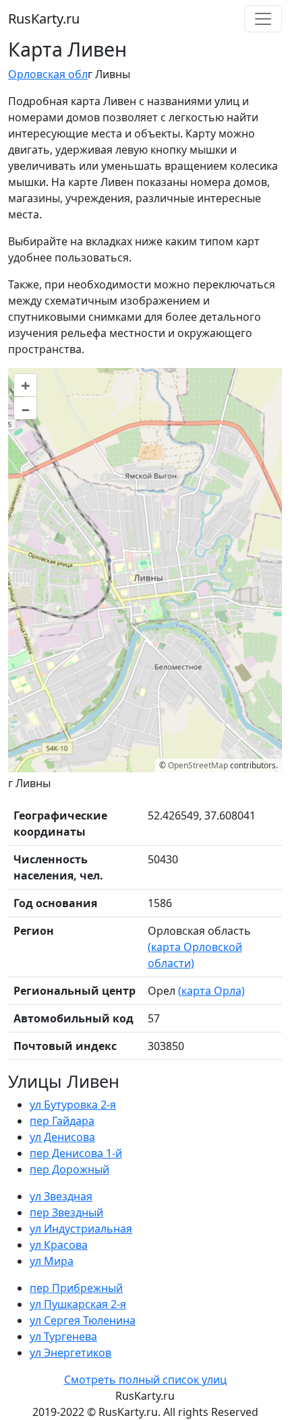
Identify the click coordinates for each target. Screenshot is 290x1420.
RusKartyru (44, 18)
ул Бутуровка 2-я (73, 1104)
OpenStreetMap (198, 765)
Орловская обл (48, 74)
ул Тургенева (63, 1336)
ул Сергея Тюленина (83, 1320)
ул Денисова (62, 1137)
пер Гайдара (62, 1120)
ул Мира (52, 1261)
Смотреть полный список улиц (145, 1379)
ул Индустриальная (81, 1228)
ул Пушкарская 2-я (78, 1304)
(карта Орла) (211, 990)
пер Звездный (66, 1212)
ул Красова (59, 1244)
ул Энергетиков (70, 1352)
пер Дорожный (69, 1169)
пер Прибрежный (76, 1287)
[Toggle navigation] (263, 18)
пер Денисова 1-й (76, 1153)
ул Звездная (61, 1196)
